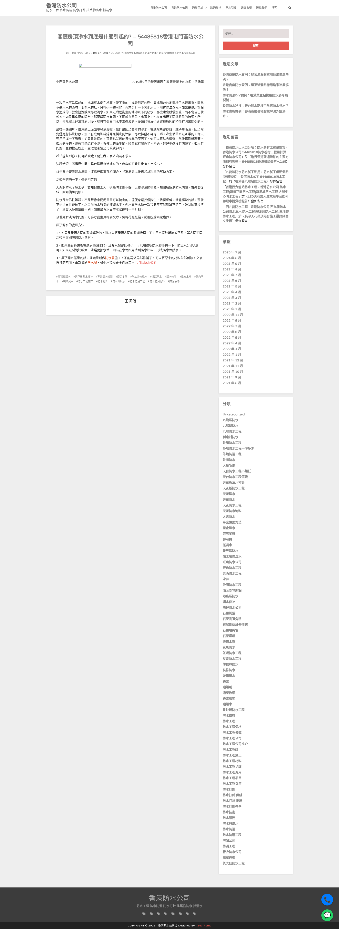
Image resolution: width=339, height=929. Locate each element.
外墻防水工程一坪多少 (238, 448)
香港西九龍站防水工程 (251, 181)
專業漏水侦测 (105, 276)
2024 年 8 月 (232, 258)
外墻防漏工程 (232, 454)
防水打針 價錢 (232, 795)
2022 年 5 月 (232, 338)
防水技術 (229, 812)
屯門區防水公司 (146, 263)
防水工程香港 (232, 784)
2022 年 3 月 (232, 349)
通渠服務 (229, 699)
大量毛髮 (229, 466)
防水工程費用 (232, 772)
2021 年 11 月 (233, 366)
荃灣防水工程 (232, 653)
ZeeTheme (204, 925)
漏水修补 (171, 276)
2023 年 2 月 (232, 303)
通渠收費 (246, 7)
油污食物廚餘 (232, 591)
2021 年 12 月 (233, 360)
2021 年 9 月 (232, 377)
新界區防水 (230, 551)
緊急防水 (229, 647)
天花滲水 (229, 494)
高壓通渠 (229, 858)
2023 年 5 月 (232, 286)
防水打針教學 (167, 53)
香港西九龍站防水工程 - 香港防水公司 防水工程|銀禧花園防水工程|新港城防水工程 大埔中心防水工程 (255, 191)
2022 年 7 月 (232, 326)
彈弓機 (227, 539)
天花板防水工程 (234, 488)
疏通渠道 (215, 7)
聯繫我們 (261, 7)
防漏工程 (229, 846)
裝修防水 (229, 670)
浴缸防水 (157, 276)
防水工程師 (230, 750)
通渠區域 (197, 7)
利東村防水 (230, 437)
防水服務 (229, 818)
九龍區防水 (230, 420)
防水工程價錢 (232, 733)
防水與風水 (180, 53)
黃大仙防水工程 (234, 863)
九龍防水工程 (232, 431)
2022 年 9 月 (232, 321)
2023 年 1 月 (232, 309)
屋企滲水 (229, 528)
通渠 (226, 681)
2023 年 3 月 (232, 298)
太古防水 (229, 517)
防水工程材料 (232, 761)
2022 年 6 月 (232, 332)
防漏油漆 (174, 281)
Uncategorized (234, 414)
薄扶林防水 (230, 664)
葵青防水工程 (232, 659)
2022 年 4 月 (232, 343)
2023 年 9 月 (232, 264)
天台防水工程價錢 (235, 477)
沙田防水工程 (232, 585)
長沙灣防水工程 (234, 710)
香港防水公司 (158, 7)
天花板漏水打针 (84, 276)
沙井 (226, 579)
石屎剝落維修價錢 (235, 625)
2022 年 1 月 (232, 355)
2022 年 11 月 (233, 315)
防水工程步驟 (232, 767)
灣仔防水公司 (232, 608)
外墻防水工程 (232, 443)
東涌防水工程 (232, 574)
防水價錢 (229, 716)
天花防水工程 (232, 505)
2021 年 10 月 (233, 372)
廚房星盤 (122, 276)
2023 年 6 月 (232, 281)
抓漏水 (227, 545)
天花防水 (229, 500)
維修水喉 (129, 53)
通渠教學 (229, 693)
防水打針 (156, 53)
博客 (274, 7)
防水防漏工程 (137, 281)
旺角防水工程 (232, 568)
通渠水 (227, 704)
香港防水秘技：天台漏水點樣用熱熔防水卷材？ (256, 106)
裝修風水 (138, 53)
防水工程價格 (232, 727)
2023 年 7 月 (232, 275)
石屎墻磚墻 (230, 630)
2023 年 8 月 (232, 269)
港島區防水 (230, 596)
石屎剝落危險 (232, 619)
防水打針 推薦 (232, 801)
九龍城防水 (230, 426)
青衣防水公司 (232, 852)
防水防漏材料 (157, 281)
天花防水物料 (232, 511)
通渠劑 (227, 687)
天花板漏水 (64, 276)
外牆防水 (229, 460)
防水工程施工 (85, 281)
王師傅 (73, 53)
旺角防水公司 (232, 562)
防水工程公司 (232, 738)
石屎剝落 (229, 613)
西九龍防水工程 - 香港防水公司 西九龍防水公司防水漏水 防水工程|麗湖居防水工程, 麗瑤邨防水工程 (256, 211)
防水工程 (147, 53)
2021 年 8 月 (232, 383)
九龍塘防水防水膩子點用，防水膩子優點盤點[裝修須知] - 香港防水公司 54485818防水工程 (256, 176)
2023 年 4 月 (232, 292)
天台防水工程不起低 (237, 471)
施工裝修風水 (139, 276)
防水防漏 (190, 53)
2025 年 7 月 (232, 252)
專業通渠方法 (232, 522)
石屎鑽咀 (229, 636)
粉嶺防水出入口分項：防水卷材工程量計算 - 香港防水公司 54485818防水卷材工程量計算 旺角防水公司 (255, 152)
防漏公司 (229, 841)
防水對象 (231, 7)
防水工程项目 (232, 778)
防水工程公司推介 (235, 744)
